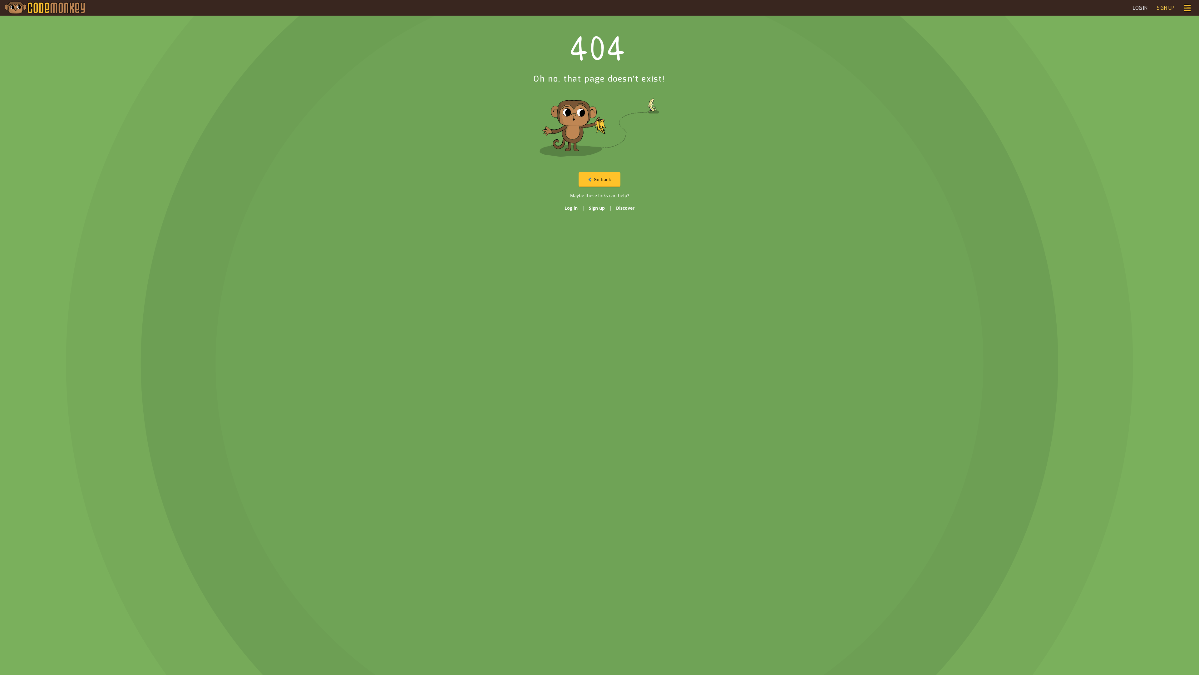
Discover (625, 208)
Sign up (597, 208)
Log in (571, 208)
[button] (1187, 7)
